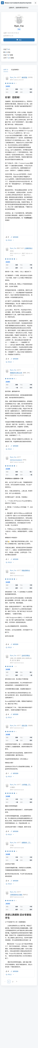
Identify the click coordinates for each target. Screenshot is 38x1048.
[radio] (5, 83)
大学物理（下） (26, 784)
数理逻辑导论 (26, 570)
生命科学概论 (26, 655)
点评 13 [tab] (5, 70)
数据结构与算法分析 (16, 373)
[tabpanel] (19, 528)
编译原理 (24, 77)
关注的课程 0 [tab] (15, 70)
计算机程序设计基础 (16, 895)
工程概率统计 (28, 248)
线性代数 (24, 725)
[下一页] (16, 981)
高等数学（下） (26, 842)
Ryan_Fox (13, 77)
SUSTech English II (16, 460)
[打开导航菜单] (35, 2)
